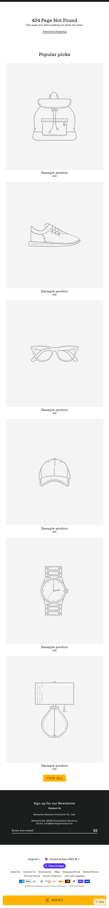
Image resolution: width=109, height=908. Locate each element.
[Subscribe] (95, 830)
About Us (15, 872)
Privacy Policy (32, 876)
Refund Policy (91, 872)
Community (44, 872)
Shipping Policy (71, 872)
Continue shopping (55, 31)
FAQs (57, 872)
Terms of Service (52, 876)
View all (54, 778)
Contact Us (29, 872)
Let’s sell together (75, 876)
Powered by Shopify (76, 886)
